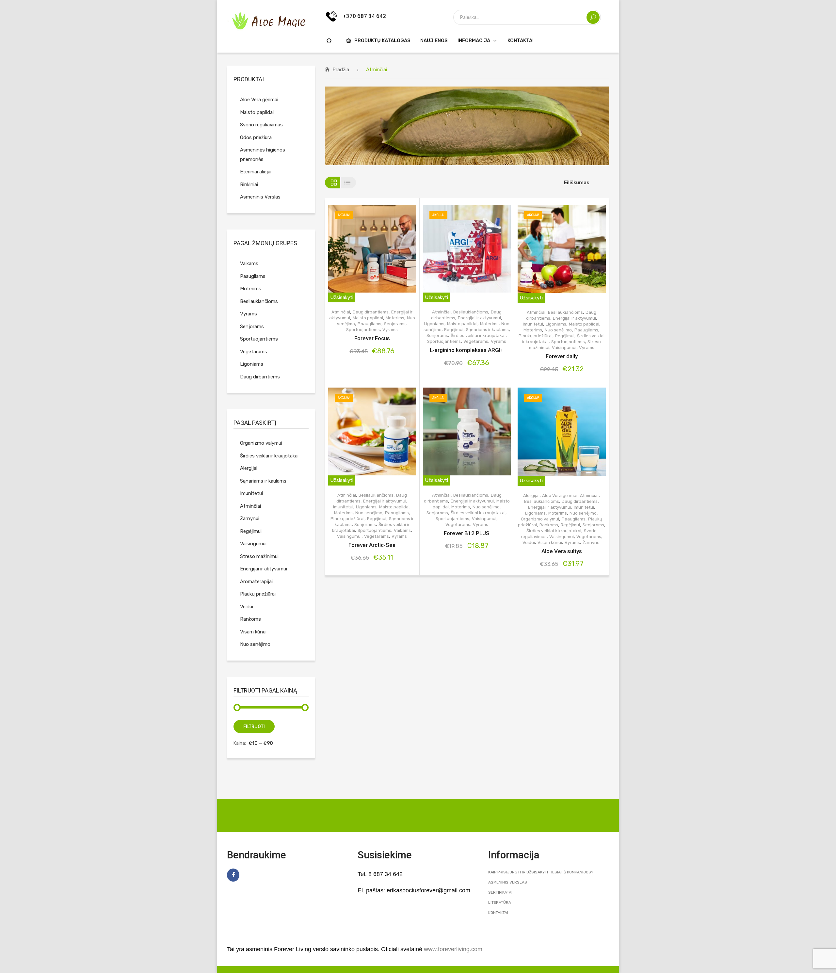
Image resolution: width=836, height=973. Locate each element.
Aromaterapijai (256, 581)
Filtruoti (254, 726)
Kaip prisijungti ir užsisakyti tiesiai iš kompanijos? (540, 872)
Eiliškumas (576, 182)
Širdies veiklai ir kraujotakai (478, 335)
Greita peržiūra (377, 254)
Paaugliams (369, 323)
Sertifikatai (500, 892)
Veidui (528, 542)
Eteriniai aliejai (255, 172)
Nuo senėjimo (558, 329)
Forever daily (562, 356)
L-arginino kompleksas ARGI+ (467, 350)
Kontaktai (498, 912)
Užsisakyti (341, 297)
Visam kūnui (550, 542)
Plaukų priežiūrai (536, 335)
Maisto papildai (368, 317)
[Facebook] (233, 875)
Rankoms (548, 524)
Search (593, 17)
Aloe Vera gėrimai (559, 495)
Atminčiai (340, 312)
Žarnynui (592, 542)
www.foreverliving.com (453, 949)
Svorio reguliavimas (261, 125)
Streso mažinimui (259, 556)
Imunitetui (533, 324)
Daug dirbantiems (371, 312)
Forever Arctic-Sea (371, 545)
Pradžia (340, 69)
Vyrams (390, 329)
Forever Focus (372, 338)
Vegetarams (475, 341)
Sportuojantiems (363, 329)
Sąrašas (348, 182)
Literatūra (499, 902)
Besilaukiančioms (470, 312)
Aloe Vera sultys (561, 551)
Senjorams (395, 323)
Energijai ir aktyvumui (479, 317)
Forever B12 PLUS (467, 533)
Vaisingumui (564, 347)
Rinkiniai (249, 184)
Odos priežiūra (256, 137)
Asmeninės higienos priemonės (262, 154)
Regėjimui (453, 329)
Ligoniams (434, 323)
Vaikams (402, 530)
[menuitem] (330, 40)
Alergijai (531, 495)
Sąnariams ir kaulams (487, 329)
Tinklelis (332, 182)
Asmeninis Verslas (260, 197)
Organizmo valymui (540, 519)
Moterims (395, 317)
